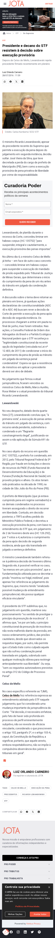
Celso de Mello (11, 695)
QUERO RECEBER (27, 222)
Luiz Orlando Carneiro (12, 72)
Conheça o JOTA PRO (27, 858)
